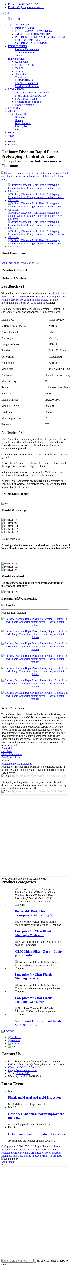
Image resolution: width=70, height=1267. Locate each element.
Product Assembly (24, 104)
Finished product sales (27, 86)
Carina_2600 (23, 1073)
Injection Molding (24, 27)
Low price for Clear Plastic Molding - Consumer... (33, 999)
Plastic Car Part (49, 1149)
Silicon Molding (30, 1149)
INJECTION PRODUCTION (31, 95)
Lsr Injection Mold (41, 1152)
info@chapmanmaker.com (22, 1070)
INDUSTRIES (16, 58)
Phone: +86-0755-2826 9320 (23, 4)
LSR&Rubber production (28, 101)
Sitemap (16, 1149)
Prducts (5, 760)
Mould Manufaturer (11, 754)
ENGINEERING (17, 46)
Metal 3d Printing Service (33, 299)
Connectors (21, 74)
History (19, 120)
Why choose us (23, 123)
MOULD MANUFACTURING (32, 92)
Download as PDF (30, 262)
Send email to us (10, 262)
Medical (19, 67)
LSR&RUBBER (24, 80)
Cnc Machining (47, 296)
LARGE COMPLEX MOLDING (33, 30)
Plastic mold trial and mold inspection (34, 1097)
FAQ (17, 129)
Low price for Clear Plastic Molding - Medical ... (33, 933)
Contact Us (21, 114)
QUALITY (14, 107)
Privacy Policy (23, 126)
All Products (55, 1155)
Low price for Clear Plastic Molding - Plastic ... (33, 976)
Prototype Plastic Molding (15, 1152)
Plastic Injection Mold (35, 1155)
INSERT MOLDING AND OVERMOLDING (40, 37)
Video (11, 135)
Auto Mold (7, 748)
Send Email (7, 1161)
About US (13, 111)
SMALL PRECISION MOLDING (34, 34)
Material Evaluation (25, 52)
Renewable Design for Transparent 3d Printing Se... (35, 913)
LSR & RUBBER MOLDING (31, 40)
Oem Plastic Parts (10, 757)
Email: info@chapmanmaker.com (26, 7)
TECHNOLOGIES (18, 24)
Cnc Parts (6, 751)
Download (20, 117)
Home (11, 141)
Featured (13, 144)
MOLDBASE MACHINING (31, 43)
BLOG (12, 132)
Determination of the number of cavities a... (38, 1134)
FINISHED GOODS (26, 83)
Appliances (21, 70)
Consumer (20, 77)
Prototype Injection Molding (16, 763)
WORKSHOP (16, 89)
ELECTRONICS (24, 64)
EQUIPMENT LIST (26, 98)
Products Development (27, 49)
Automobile (21, 61)
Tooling (19, 55)
